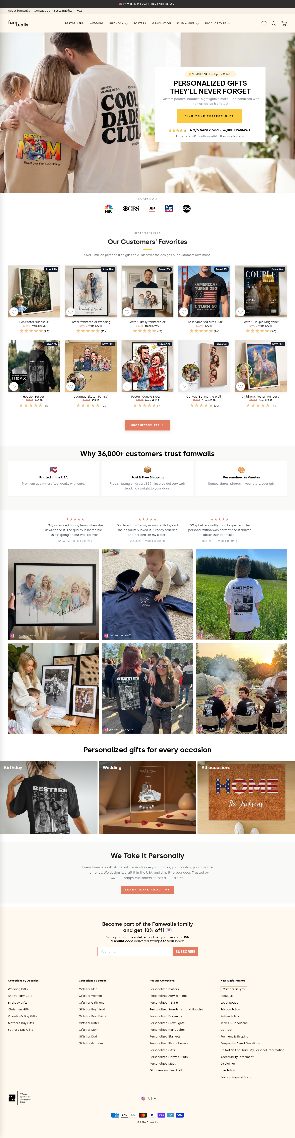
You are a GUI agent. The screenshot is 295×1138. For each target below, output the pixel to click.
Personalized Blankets (165, 1036)
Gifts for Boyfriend (92, 1009)
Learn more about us (147, 889)
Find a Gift (186, 23)
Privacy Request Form (236, 1077)
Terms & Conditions (234, 1023)
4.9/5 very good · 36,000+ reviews (220, 130)
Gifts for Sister (89, 1023)
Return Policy (230, 1016)
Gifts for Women (90, 996)
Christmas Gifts (19, 1009)
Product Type (215, 23)
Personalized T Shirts (164, 1002)
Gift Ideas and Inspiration (167, 1070)
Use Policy (228, 1070)
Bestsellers (74, 23)
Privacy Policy (230, 1009)
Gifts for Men (88, 989)
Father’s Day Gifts (20, 1029)
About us (227, 996)
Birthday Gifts (17, 1002)
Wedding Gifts (18, 989)
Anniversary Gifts (20, 996)
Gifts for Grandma (92, 1043)
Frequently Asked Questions (240, 1043)
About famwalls (19, 10)
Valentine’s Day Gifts (22, 1016)
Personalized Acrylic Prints (168, 996)
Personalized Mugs (163, 1063)
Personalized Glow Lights (167, 1023)
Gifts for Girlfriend (92, 1002)
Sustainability (63, 10)
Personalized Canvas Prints (169, 1057)
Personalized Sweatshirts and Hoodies (176, 1009)
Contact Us (42, 10)
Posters (139, 23)
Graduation (161, 23)
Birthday (116, 23)
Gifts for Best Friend (93, 1016)
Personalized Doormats (166, 1016)
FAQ (79, 10)
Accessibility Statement (237, 1057)
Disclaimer (228, 1063)
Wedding (96, 23)
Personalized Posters (164, 989)
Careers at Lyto (234, 989)
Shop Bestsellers (147, 425)
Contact (226, 1029)
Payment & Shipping (234, 1036)
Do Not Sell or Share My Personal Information (252, 1050)
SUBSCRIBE (185, 951)
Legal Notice (229, 1002)
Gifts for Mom (88, 1029)
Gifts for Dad (88, 1036)
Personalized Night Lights (167, 1029)
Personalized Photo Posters (169, 1043)
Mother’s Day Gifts (21, 1023)
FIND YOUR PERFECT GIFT (209, 116)
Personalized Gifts (162, 1050)
